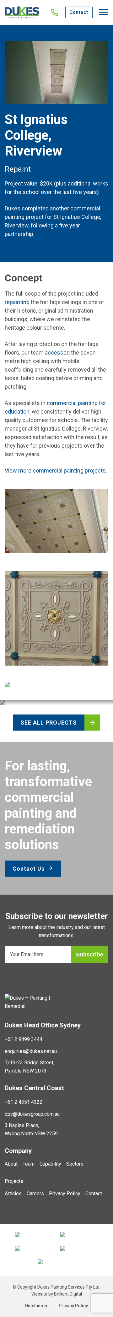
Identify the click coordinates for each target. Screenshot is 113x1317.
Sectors (74, 1164)
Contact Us (29, 868)
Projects (14, 1181)
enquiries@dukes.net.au (31, 1051)
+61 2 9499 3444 (23, 1039)
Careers (35, 1193)
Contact (78, 12)
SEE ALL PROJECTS (48, 722)
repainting (17, 302)
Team (29, 1164)
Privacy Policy (64, 1193)
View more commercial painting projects (55, 470)
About (11, 1164)
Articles (13, 1193)
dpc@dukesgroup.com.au (32, 1114)
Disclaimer (36, 1305)
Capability (50, 1164)
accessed (57, 352)
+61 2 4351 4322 (23, 1102)
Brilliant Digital (68, 1293)
